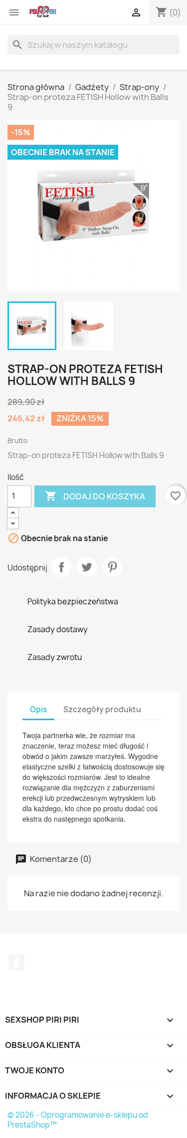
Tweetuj (87, 567)
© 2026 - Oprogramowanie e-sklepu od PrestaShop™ (77, 1120)
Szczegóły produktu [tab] (102, 709)
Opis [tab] (38, 709)
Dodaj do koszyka (95, 496)
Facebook (16, 962)
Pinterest (112, 567)
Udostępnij (61, 567)
